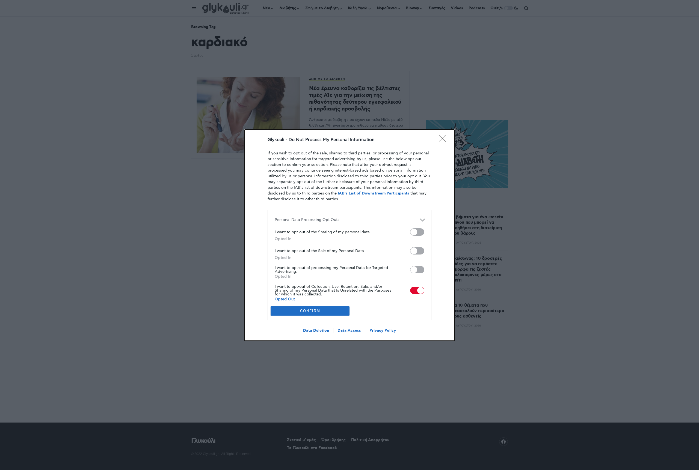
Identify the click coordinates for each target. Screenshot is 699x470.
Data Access (349, 330)
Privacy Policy (382, 330)
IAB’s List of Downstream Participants (373, 193)
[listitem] (349, 220)
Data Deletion (316, 330)
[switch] (417, 232)
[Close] (444, 140)
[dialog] (349, 235)
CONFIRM (310, 311)
